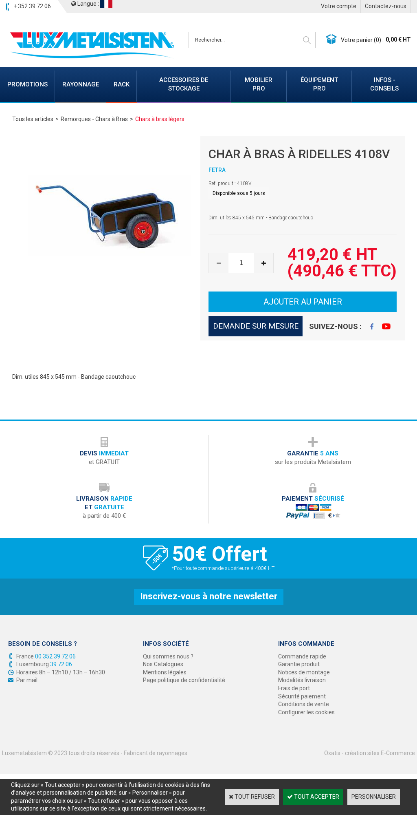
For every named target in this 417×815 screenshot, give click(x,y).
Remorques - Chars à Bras (94, 119)
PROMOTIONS (27, 84)
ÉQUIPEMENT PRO (319, 84)
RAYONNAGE (80, 84)
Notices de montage (304, 672)
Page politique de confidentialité (184, 680)
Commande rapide (302, 656)
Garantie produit (299, 664)
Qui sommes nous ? (168, 656)
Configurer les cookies (306, 712)
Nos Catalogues (163, 664)
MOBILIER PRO (258, 84)
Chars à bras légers (159, 119)
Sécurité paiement (302, 696)
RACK (121, 84)
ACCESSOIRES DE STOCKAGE (183, 84)
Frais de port (294, 688)
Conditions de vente (303, 704)
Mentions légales (165, 672)
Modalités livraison (302, 680)
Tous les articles (32, 119)
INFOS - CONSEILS (384, 84)
